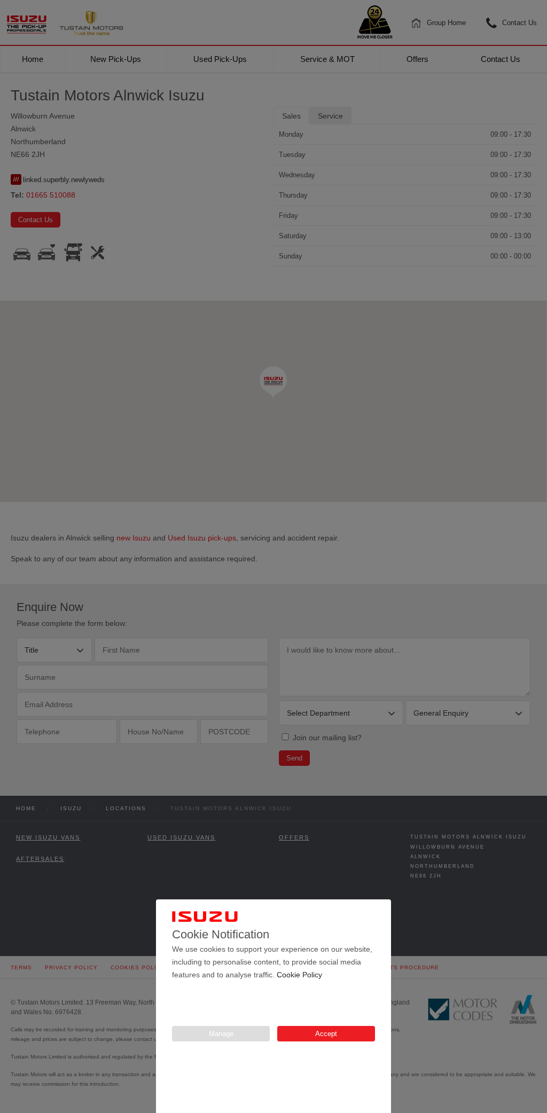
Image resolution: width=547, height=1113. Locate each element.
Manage (221, 1034)
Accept (326, 1034)
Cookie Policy (299, 974)
